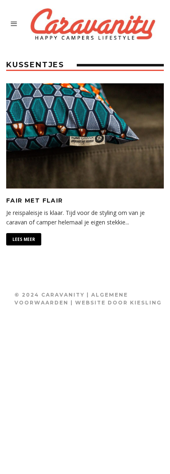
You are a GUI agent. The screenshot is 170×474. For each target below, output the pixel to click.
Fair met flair (34, 200)
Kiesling (146, 302)
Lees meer (23, 239)
